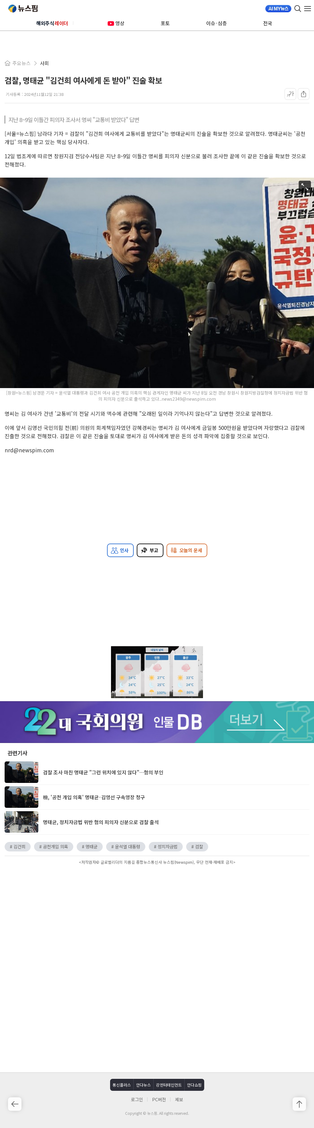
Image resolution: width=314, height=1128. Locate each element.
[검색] (297, 8)
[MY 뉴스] (278, 8)
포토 (165, 23)
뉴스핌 (23, 9)
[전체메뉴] (309, 8)
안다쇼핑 (194, 1085)
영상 (119, 23)
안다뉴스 (143, 1085)
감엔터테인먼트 (169, 1085)
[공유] (303, 94)
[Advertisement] (157, 918)
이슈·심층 (216, 23)
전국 (267, 23)
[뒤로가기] (15, 1104)
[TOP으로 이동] (299, 1104)
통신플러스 (122, 1085)
